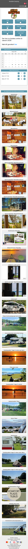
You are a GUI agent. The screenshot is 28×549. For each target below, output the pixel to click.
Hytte (8, 20)
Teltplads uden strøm (8, 31)
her (16, 44)
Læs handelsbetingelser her (14, 546)
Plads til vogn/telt (21, 26)
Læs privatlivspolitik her (14, 548)
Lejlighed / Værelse (20, 20)
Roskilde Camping (14, 1)
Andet (7, 26)
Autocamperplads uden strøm (21, 32)
